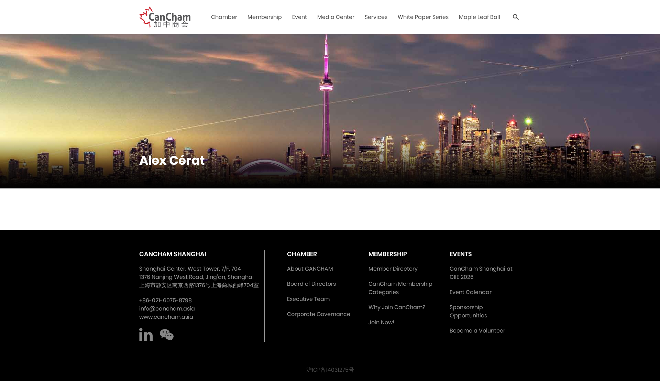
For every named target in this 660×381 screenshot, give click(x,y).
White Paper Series (423, 17)
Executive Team (308, 299)
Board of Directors (311, 284)
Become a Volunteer (477, 331)
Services (376, 17)
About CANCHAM (310, 269)
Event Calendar (471, 292)
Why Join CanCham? (396, 307)
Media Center (335, 17)
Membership (265, 17)
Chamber (224, 17)
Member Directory (393, 269)
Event (299, 17)
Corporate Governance (318, 314)
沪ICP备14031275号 (330, 370)
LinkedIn (146, 335)
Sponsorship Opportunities (468, 311)
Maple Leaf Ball (479, 17)
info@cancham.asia (167, 309)
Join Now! (381, 322)
